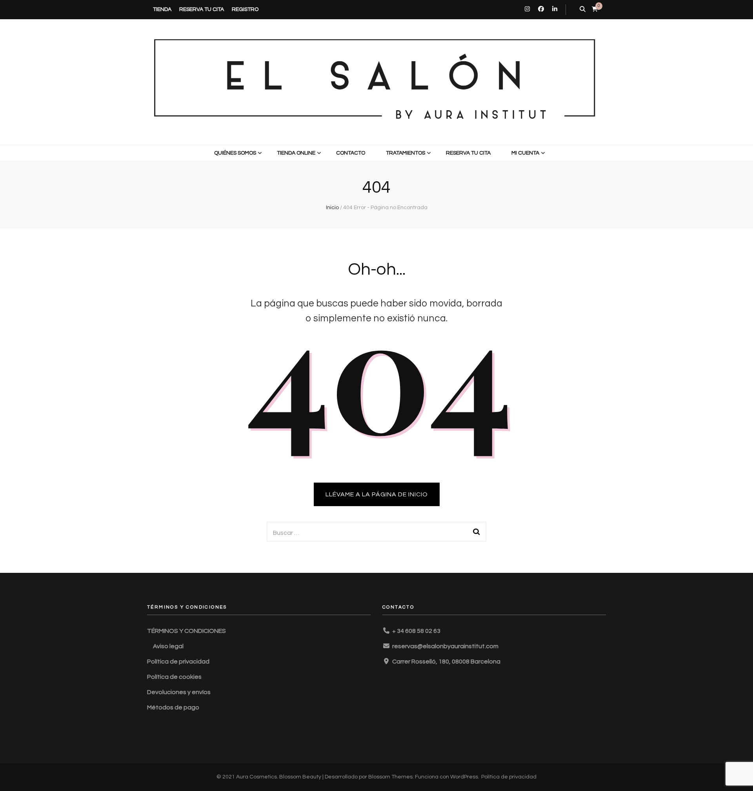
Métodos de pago (173, 707)
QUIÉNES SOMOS (235, 153)
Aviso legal (168, 646)
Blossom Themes (390, 777)
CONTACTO (350, 153)
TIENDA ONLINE (296, 153)
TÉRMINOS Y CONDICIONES (186, 631)
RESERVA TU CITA (201, 9)
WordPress (464, 777)
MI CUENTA (525, 153)
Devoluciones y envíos (179, 692)
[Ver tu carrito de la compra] (595, 9)
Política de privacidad (178, 661)
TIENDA (162, 9)
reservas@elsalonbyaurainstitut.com (445, 646)
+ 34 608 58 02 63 (416, 631)
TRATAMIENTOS (405, 153)
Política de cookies (174, 677)
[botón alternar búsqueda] (583, 9)
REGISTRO (245, 9)
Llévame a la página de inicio (377, 494)
